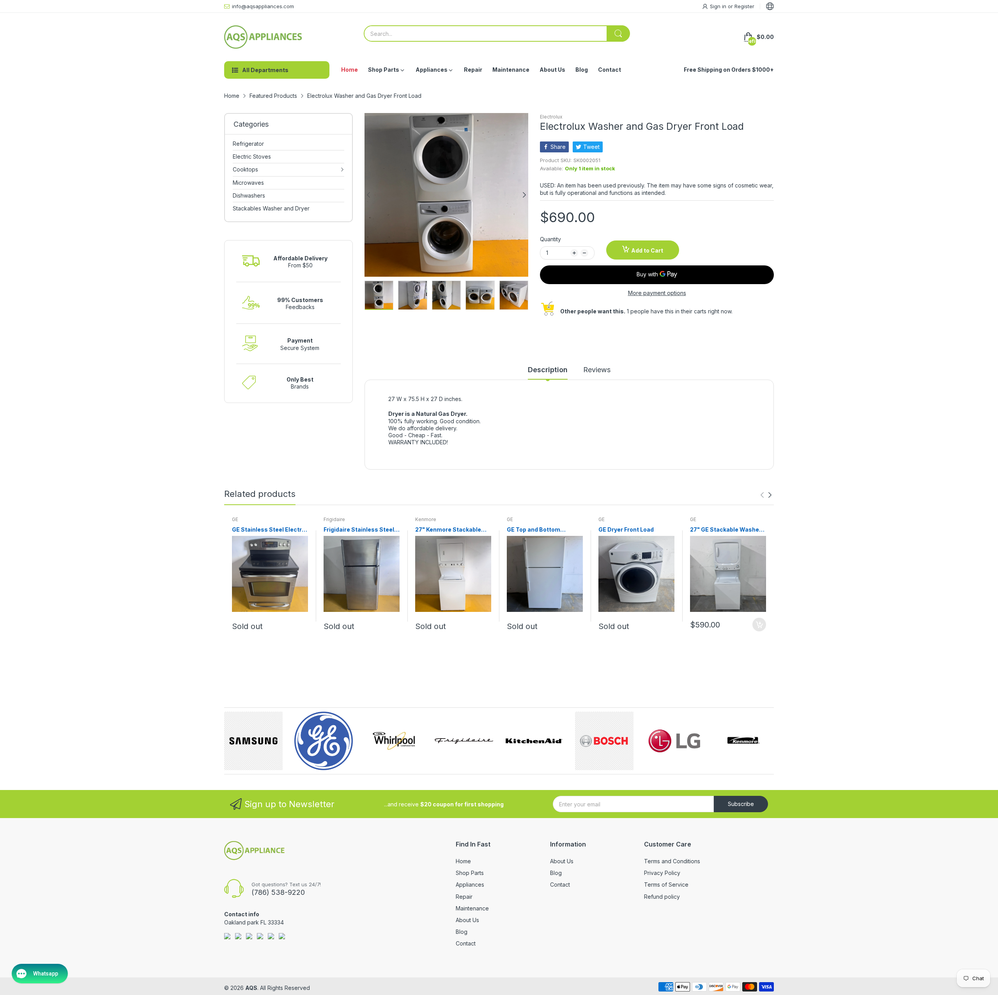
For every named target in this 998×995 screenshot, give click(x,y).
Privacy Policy (662, 873)
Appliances (470, 884)
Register (744, 6)
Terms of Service (666, 884)
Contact (466, 943)
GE (235, 519)
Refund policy (662, 896)
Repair (464, 896)
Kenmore (425, 519)
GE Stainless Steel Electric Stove (269, 530)
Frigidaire (334, 519)
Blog (461, 931)
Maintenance (472, 908)
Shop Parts (470, 873)
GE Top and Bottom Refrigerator (533, 530)
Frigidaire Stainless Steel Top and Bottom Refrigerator (359, 530)
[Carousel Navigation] (766, 495)
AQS (251, 987)
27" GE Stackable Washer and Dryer (725, 530)
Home (463, 861)
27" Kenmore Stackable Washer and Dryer (448, 530)
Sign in (719, 6)
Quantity (550, 239)
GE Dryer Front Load (626, 529)
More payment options (657, 293)
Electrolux (551, 117)
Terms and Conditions (672, 861)
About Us (467, 920)
